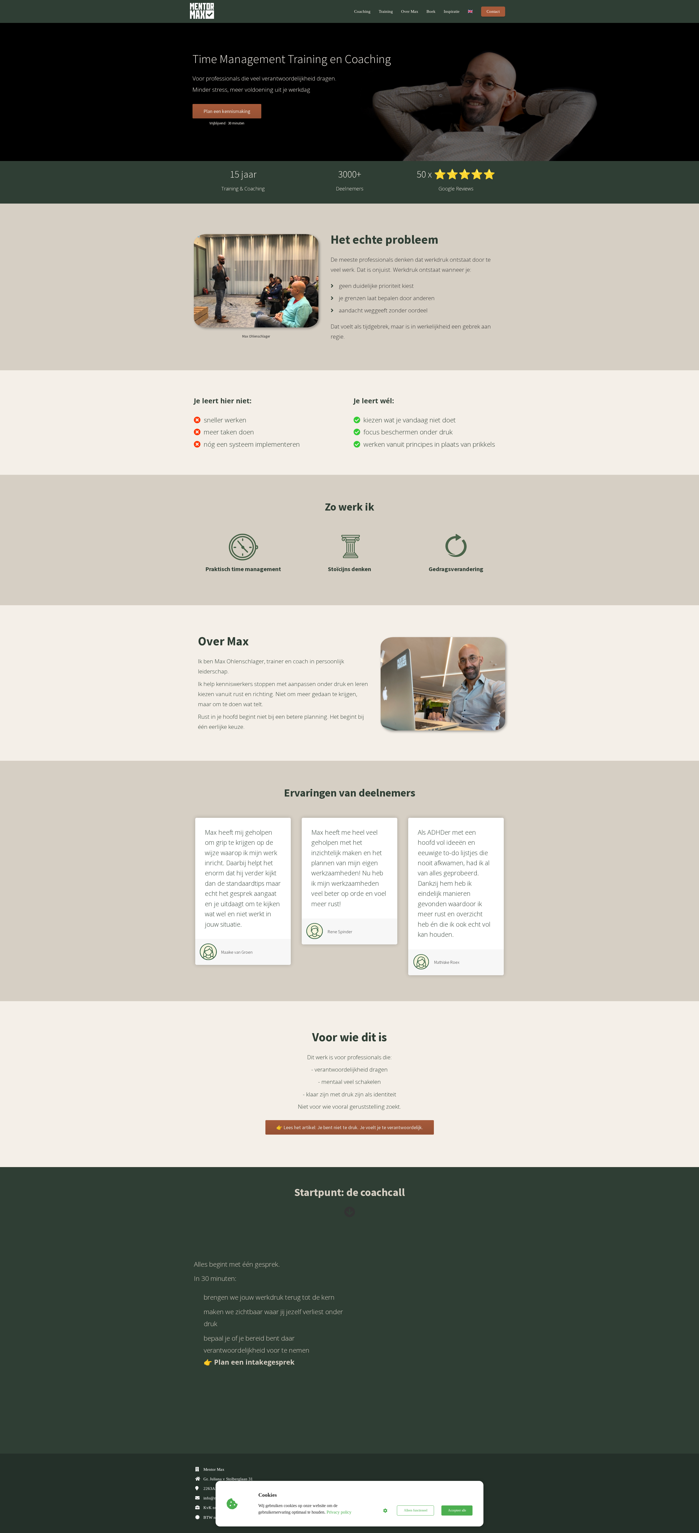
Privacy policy (339, 1512)
